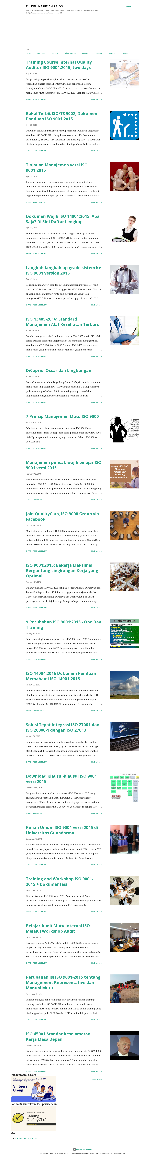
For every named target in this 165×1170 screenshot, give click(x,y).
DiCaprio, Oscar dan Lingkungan (58, 370)
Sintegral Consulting (26, 1138)
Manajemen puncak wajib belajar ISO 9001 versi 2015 (63, 465)
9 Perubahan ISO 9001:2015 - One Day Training (63, 624)
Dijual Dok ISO (70, 53)
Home (28, 53)
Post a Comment (40, 99)
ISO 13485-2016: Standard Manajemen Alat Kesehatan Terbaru (63, 321)
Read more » (96, 99)
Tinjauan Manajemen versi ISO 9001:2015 (57, 167)
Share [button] (28, 99)
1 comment (38, 813)
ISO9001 (85, 53)
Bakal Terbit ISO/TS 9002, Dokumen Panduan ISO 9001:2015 (61, 116)
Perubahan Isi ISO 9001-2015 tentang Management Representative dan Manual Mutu (63, 982)
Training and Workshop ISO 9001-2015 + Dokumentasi (59, 881)
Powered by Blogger (84, 1149)
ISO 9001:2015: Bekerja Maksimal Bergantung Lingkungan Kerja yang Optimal (62, 570)
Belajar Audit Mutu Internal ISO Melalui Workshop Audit (58, 928)
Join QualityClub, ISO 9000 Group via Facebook (62, 516)
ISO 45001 (99, 53)
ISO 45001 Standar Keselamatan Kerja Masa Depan (58, 1036)
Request (55, 53)
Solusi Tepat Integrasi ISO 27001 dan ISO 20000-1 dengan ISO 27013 (62, 727)
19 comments (39, 202)
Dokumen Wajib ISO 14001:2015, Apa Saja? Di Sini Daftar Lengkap (62, 218)
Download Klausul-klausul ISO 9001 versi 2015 (61, 778)
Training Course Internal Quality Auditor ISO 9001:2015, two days (59, 64)
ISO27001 (112, 53)
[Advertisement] (73, 31)
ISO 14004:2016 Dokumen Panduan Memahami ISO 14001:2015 (61, 676)
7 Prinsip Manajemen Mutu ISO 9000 (62, 416)
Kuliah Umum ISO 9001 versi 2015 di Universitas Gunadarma (62, 830)
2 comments (38, 500)
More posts (97, 1079)
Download (41, 53)
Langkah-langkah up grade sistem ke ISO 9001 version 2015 (63, 270)
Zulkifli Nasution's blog (44, 6)
